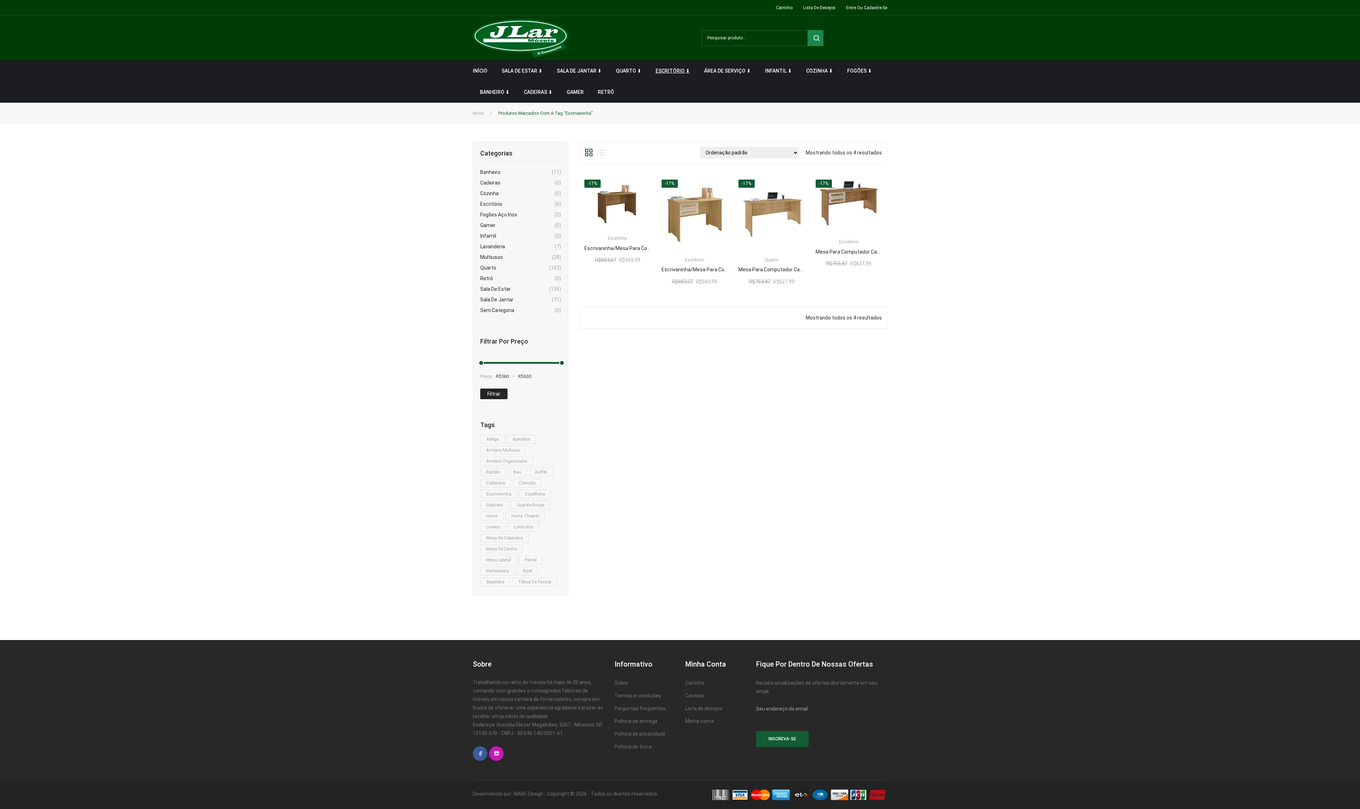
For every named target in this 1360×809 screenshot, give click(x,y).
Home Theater (525, 516)
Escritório (491, 204)
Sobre (621, 683)
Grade (588, 152)
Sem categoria (497, 310)
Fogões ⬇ (859, 71)
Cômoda (527, 483)
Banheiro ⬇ (495, 92)
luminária (523, 527)
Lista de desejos (819, 7)
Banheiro (490, 172)
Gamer (575, 92)
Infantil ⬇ (778, 71)
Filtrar (493, 394)
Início (480, 71)
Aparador (521, 439)
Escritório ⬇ (673, 71)
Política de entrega (635, 721)
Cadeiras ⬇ (538, 92)
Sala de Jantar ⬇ (579, 71)
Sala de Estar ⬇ (522, 71)
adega (492, 439)
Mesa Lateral (498, 560)
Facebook (480, 753)
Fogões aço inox (498, 214)
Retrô (606, 92)
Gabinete (494, 505)
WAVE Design (528, 794)
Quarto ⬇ (628, 71)
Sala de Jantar (497, 299)
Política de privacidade (639, 734)
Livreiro (493, 527)
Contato (694, 695)
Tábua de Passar (534, 581)
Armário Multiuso (503, 450)
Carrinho (784, 7)
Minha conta (699, 721)
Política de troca (633, 746)
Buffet (541, 472)
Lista (601, 152)
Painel (531, 560)
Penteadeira (497, 570)
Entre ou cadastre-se (866, 7)
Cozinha (489, 193)
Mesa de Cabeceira (504, 538)
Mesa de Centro (501, 549)
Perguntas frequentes (639, 708)
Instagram (496, 753)
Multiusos (491, 257)
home (492, 516)
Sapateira (495, 581)
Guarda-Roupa (530, 505)
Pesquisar (815, 38)
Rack (527, 570)
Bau (517, 472)
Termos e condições (637, 695)
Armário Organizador (506, 461)
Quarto (488, 268)
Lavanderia (492, 246)
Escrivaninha (498, 494)
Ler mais (617, 245)
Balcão (493, 472)
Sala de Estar (495, 289)
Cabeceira (495, 483)
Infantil (488, 236)
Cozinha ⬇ (819, 71)
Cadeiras (490, 183)
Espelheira (535, 494)
